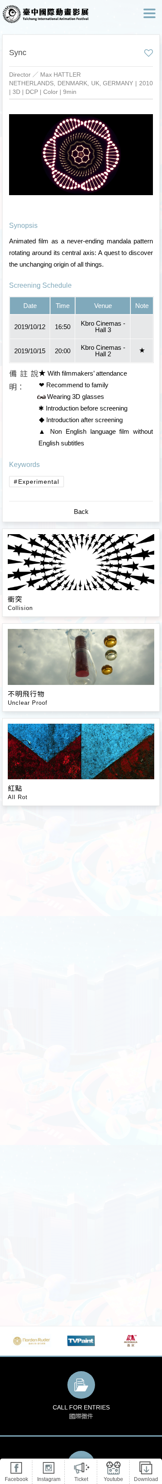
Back (81, 511)
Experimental (38, 481)
